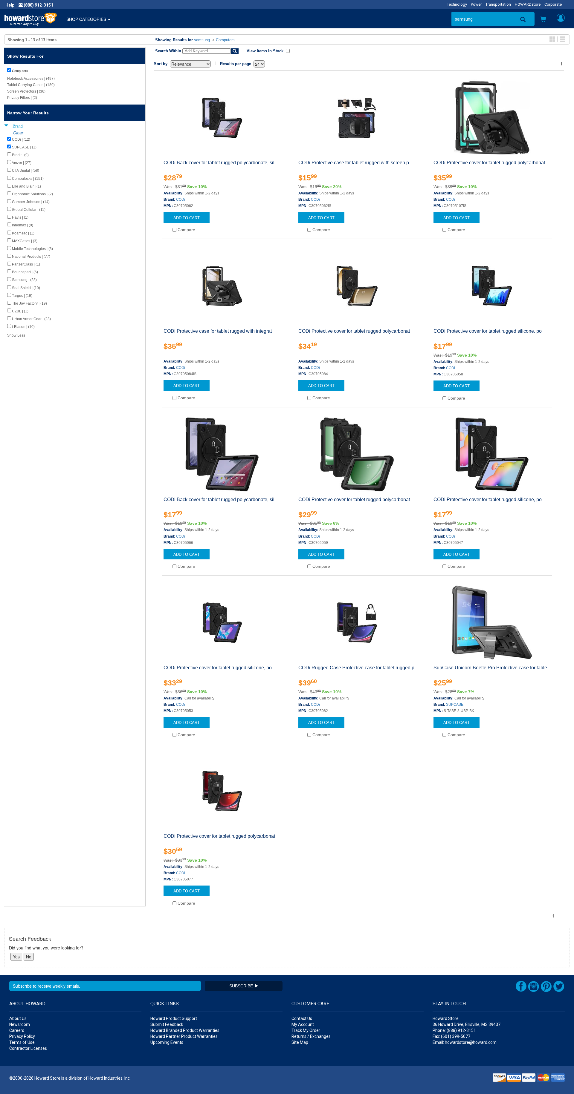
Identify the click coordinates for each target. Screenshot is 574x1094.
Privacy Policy (22, 1036)
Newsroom (19, 1024)
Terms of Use (22, 1042)
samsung (202, 40)
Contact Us (301, 1018)
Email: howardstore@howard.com (465, 1042)
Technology (457, 4)
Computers (225, 40)
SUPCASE (454, 704)
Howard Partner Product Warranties (184, 1036)
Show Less (16, 335)
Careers (16, 1030)
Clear (18, 133)
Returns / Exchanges (311, 1036)
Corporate (553, 4)
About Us (18, 1018)
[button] (543, 19)
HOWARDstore (528, 4)
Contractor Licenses (28, 1048)
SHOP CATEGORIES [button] (86, 19)
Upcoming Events (166, 1042)
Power (476, 4)
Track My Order (305, 1030)
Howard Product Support (173, 1018)
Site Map (299, 1042)
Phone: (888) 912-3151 (454, 1030)
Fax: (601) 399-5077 (451, 1036)
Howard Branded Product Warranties (184, 1030)
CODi (180, 199)
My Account (302, 1024)
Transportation (498, 4)
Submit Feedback (166, 1024)
